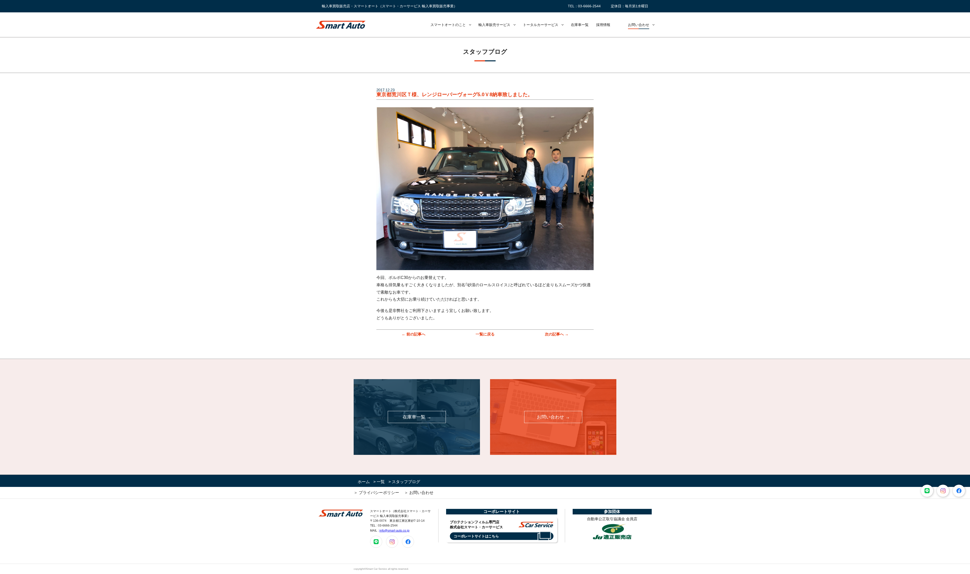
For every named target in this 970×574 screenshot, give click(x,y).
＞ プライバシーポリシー (376, 492)
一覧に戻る (485, 334)
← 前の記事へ (413, 334)
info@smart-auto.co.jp (394, 530)
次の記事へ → (557, 334)
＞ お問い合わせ (418, 492)
